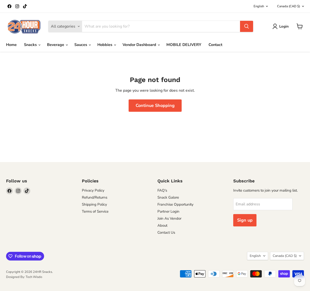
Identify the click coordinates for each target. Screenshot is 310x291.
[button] (281, 26)
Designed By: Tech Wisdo (24, 277)
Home (11, 44)
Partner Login (168, 211)
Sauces (81, 44)
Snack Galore (168, 197)
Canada (288, 6)
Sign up (245, 220)
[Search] (246, 26)
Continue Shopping (155, 105)
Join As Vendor (169, 218)
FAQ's (162, 190)
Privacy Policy (93, 190)
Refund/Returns (94, 197)
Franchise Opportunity (175, 204)
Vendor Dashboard (140, 44)
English (259, 6)
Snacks (31, 44)
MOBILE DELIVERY (183, 44)
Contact (215, 44)
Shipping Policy (94, 204)
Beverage (56, 44)
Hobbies (105, 44)
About (162, 225)
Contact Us (166, 232)
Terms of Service (95, 211)
